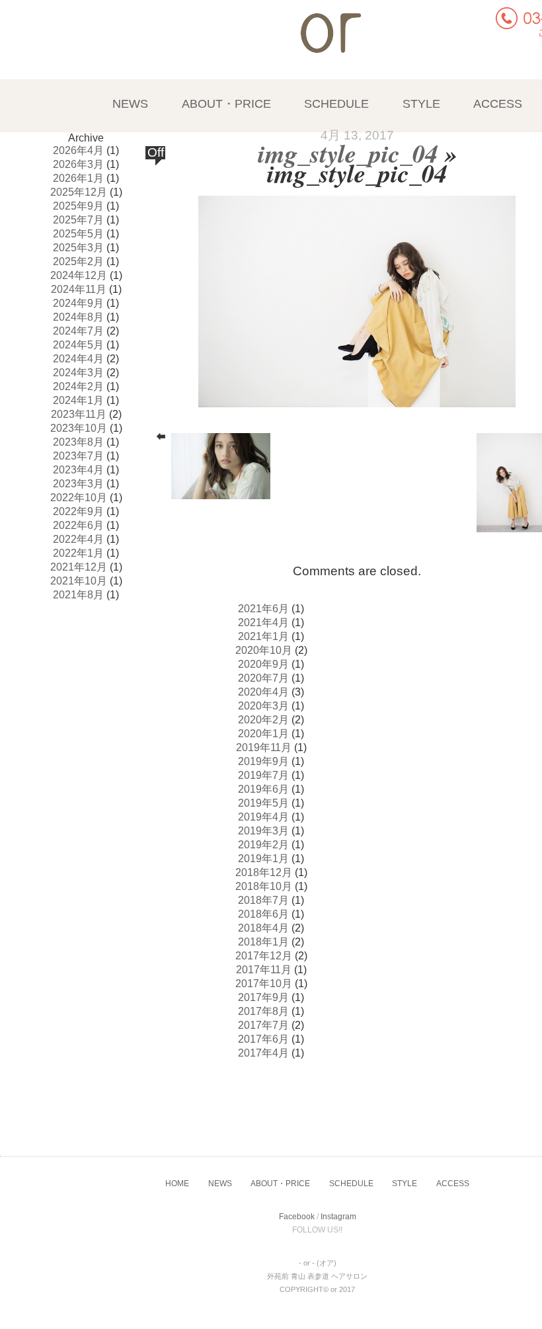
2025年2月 (78, 261)
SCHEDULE (336, 103)
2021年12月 (78, 567)
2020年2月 (263, 719)
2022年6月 (78, 525)
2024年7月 (78, 331)
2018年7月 (263, 900)
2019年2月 (263, 844)
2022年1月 (78, 553)
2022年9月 (78, 511)
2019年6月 (263, 789)
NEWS (130, 103)
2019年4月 (263, 817)
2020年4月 (263, 692)
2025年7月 (78, 219)
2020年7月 (263, 678)
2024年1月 (78, 400)
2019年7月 (263, 775)
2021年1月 (263, 636)
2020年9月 (263, 664)
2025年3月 (78, 247)
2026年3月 (78, 164)
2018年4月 (263, 928)
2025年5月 (78, 233)
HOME (177, 1183)
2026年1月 (78, 178)
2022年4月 (78, 539)
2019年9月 (263, 761)
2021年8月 (78, 594)
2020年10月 (263, 650)
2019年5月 (263, 803)
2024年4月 (78, 358)
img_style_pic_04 (348, 153)
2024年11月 (78, 289)
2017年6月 (263, 1039)
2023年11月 (78, 414)
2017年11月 (263, 969)
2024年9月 (78, 303)
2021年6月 (263, 608)
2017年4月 (263, 1053)
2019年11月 (263, 747)
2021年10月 (78, 580)
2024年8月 (78, 317)
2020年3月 (263, 705)
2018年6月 (263, 914)
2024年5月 (78, 344)
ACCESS (497, 103)
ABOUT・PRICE (226, 103)
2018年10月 (263, 886)
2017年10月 (263, 983)
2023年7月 (78, 456)
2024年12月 (78, 275)
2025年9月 (78, 206)
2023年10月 (78, 428)
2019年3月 (263, 830)
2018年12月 (263, 872)
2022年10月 (78, 497)
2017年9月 (263, 997)
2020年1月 (263, 733)
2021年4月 (263, 622)
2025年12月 (78, 192)
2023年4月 (78, 469)
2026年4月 (78, 150)
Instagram (338, 1216)
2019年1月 (263, 858)
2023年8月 (78, 442)
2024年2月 (78, 386)
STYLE (421, 103)
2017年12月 (263, 955)
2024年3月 (78, 372)
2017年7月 (263, 1025)
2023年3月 (78, 483)
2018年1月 (263, 941)
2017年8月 (263, 1011)
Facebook (297, 1216)
